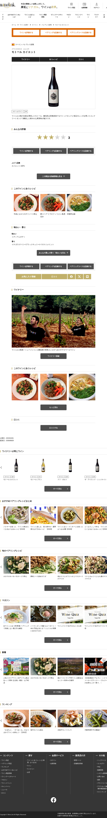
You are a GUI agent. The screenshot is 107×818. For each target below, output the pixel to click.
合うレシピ (53, 59)
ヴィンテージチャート (57, 16)
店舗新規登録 (78, 763)
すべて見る (57, 489)
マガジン (69, 16)
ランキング (5, 767)
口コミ (81, 59)
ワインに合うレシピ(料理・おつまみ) (36, 761)
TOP (2, 17)
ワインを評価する (26, 32)
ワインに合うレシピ (30, 16)
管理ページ (77, 760)
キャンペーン (5, 786)
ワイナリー (96, 16)
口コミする (53, 428)
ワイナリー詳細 (53, 356)
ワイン (88, 16)
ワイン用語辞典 (43, 16)
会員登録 (53, 763)
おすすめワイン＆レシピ (9, 770)
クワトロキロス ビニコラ (20, 49)
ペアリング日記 (6, 763)
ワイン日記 (5, 760)
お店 (104, 16)
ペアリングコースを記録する (81, 32)
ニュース (4, 789)
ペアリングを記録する (53, 32)
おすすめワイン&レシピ (14, 16)
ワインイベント (79, 16)
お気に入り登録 (29, 276)
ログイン (53, 760)
